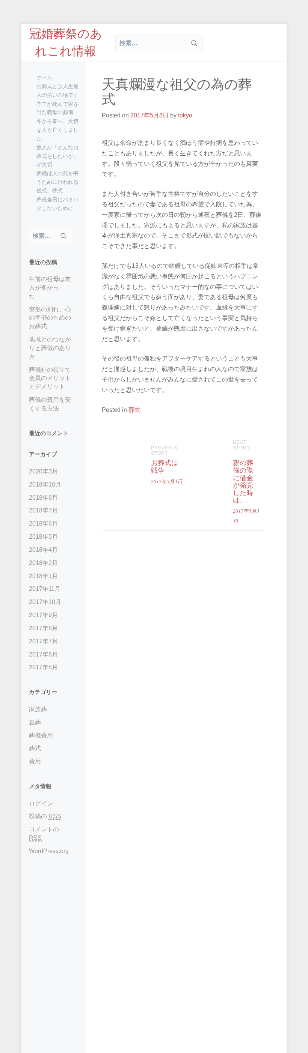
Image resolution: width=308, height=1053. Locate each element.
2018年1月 (43, 576)
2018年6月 (43, 523)
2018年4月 (43, 550)
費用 (35, 761)
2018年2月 (43, 563)
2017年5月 (43, 667)
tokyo (185, 115)
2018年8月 (43, 497)
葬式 (35, 748)
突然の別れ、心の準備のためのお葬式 (50, 318)
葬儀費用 (41, 735)
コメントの (44, 833)
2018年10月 (45, 484)
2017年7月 (43, 641)
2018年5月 (43, 536)
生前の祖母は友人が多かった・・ (50, 287)
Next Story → (241, 448)
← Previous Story (164, 448)
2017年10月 (45, 602)
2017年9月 (43, 615)
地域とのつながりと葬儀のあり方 (50, 348)
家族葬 (38, 709)
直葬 (35, 722)
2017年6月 (43, 654)
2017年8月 (43, 628)
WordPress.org (49, 851)
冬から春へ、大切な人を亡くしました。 (57, 129)
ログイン (41, 803)
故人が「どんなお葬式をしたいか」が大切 (57, 156)
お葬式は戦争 (164, 466)
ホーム (44, 77)
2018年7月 (43, 510)
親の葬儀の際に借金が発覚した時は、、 (243, 481)
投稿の (45, 816)
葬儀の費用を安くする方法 (50, 404)
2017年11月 (44, 589)
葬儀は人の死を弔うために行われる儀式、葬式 (57, 182)
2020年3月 (43, 471)
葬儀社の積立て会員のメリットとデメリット (50, 378)
